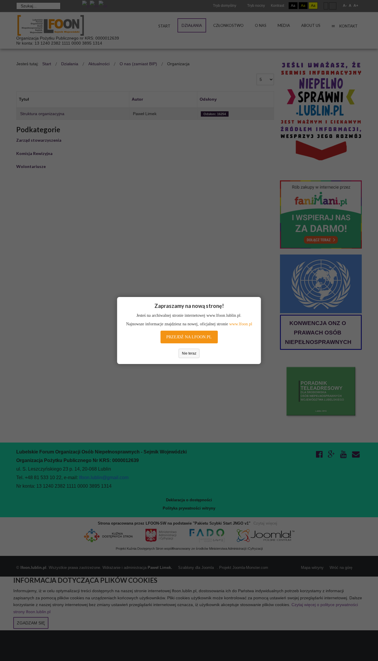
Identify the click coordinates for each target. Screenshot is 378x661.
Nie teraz (189, 353)
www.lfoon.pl (240, 324)
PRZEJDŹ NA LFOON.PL (189, 337)
